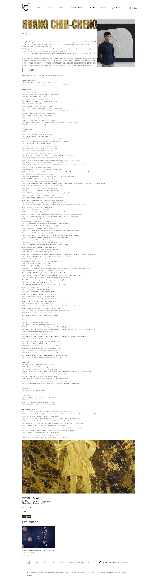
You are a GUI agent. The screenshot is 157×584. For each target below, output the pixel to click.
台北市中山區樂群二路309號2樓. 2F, (77, 573)
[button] (78, 562)
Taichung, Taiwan (27, 556)
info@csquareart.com (56, 573)
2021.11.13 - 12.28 (28, 553)
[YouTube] (61, 562)
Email (47, 573)
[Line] (36, 562)
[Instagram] (45, 562)
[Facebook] (53, 562)
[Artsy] (28, 562)
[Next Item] (131, 466)
